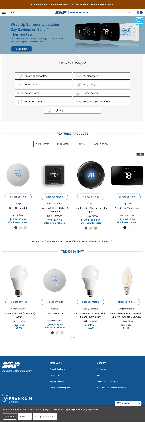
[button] (128, 403)
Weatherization (33, 101)
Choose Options (18, 197)
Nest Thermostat (18, 208)
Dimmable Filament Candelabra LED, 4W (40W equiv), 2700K (126, 315)
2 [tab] (72, 50)
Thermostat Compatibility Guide (109, 382)
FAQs (99, 375)
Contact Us (101, 369)
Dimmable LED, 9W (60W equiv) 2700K (19, 315)
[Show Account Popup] (129, 12)
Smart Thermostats (36, 76)
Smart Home (32, 93)
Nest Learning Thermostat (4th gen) (91, 210)
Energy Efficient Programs (60, 388)
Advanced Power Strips (96, 101)
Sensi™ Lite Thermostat (127, 208)
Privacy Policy (55, 375)
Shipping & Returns (57, 382)
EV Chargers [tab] (63, 144)
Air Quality (88, 84)
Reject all (25, 416)
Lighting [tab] (82, 144)
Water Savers (32, 84)
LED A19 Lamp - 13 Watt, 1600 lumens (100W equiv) (90, 315)
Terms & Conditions (57, 369)
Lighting (58, 110)
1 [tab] (70, 50)
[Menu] (4, 12)
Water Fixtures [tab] (101, 144)
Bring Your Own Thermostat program (111, 388)
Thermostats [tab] (42, 144)
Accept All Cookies (45, 416)
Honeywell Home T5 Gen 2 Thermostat (54, 210)
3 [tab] (75, 50)
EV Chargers (90, 76)
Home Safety (90, 93)
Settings (10, 416)
